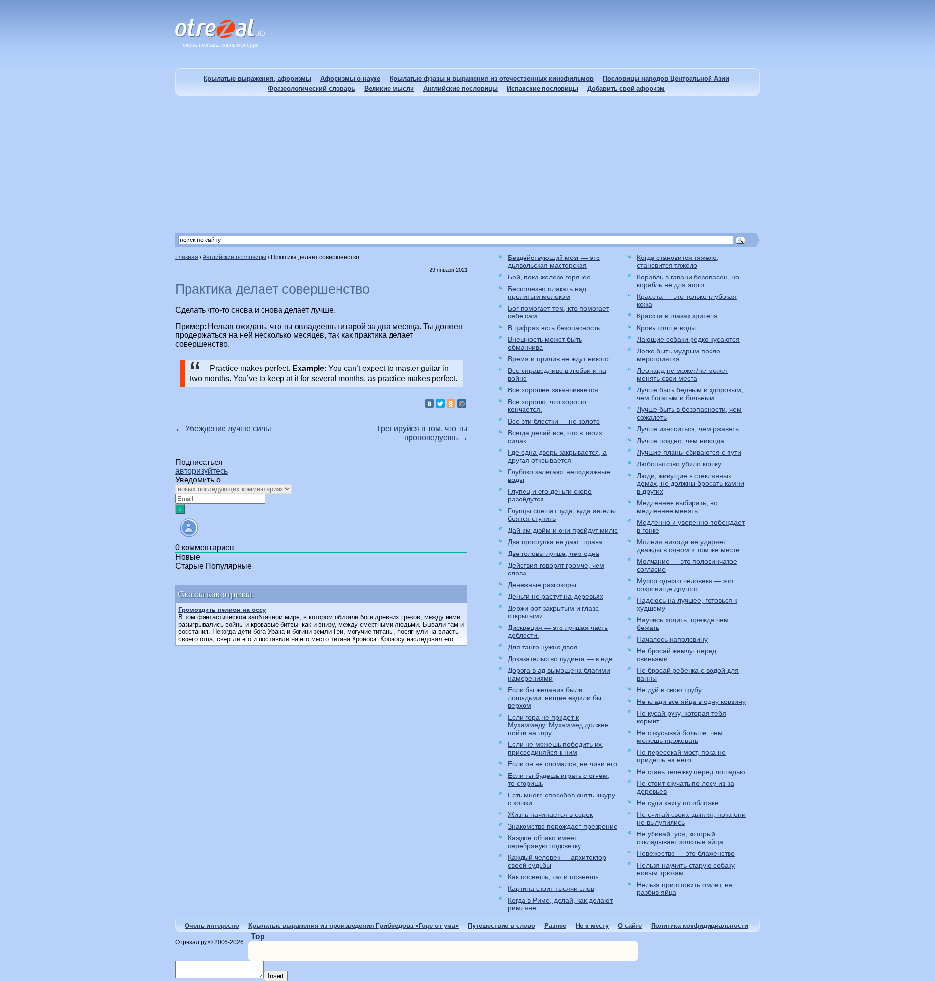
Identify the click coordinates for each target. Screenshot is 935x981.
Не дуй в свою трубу (669, 690)
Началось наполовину (672, 639)
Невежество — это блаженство (686, 853)
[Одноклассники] (451, 403)
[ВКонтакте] (429, 403)
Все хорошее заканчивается (553, 390)
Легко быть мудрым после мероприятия (678, 355)
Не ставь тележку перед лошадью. (692, 772)
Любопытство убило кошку (679, 464)
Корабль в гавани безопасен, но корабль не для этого (688, 281)
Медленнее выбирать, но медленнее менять (677, 507)
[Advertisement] (467, 164)
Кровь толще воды (666, 328)
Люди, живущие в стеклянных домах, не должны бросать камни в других (690, 483)
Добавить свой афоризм (626, 88)
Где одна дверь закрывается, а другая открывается (557, 456)
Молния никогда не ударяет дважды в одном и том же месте (688, 546)
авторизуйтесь (201, 471)
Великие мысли (389, 88)
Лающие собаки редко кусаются (688, 339)
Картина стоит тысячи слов (551, 888)
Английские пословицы (460, 88)
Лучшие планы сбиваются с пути (689, 452)
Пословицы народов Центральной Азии (666, 78)
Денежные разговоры (542, 585)
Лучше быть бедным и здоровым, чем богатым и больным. (690, 394)
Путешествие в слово (501, 925)
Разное (555, 925)
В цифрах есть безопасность (554, 328)
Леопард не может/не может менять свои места (682, 374)
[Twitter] (440, 403)
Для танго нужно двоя (543, 647)
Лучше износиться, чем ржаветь (688, 429)
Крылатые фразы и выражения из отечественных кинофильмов (492, 78)
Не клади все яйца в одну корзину (691, 701)
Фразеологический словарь (311, 88)
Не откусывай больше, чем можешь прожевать (680, 736)
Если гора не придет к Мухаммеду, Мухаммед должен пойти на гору (558, 725)
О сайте (630, 925)
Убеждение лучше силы (228, 429)
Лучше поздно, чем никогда (680, 440)
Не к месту (592, 925)
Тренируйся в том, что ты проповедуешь (422, 433)
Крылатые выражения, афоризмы (257, 78)
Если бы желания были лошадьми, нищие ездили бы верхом (554, 697)
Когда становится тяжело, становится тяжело (678, 261)
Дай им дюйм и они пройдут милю (563, 530)
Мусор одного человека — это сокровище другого (685, 584)
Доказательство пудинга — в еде (560, 659)
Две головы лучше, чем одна (553, 553)
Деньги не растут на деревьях (555, 596)
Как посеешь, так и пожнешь (553, 877)
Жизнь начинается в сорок (550, 814)
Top (258, 936)
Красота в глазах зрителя (677, 316)
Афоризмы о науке (350, 78)
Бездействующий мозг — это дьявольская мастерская (554, 261)
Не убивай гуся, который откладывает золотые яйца (680, 838)
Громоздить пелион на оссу (222, 609)
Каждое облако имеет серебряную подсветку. (545, 842)
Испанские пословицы (542, 88)
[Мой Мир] (461, 403)
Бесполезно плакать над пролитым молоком (547, 292)
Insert (276, 976)
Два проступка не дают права (555, 542)
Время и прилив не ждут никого (558, 359)
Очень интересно (212, 925)
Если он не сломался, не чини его (562, 764)
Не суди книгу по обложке (678, 803)
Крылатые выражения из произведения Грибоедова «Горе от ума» (353, 925)
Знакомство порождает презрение (562, 826)
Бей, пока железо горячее (549, 277)
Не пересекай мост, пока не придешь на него (681, 756)
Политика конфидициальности (699, 925)
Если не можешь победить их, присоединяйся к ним (556, 748)
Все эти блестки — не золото (554, 421)
